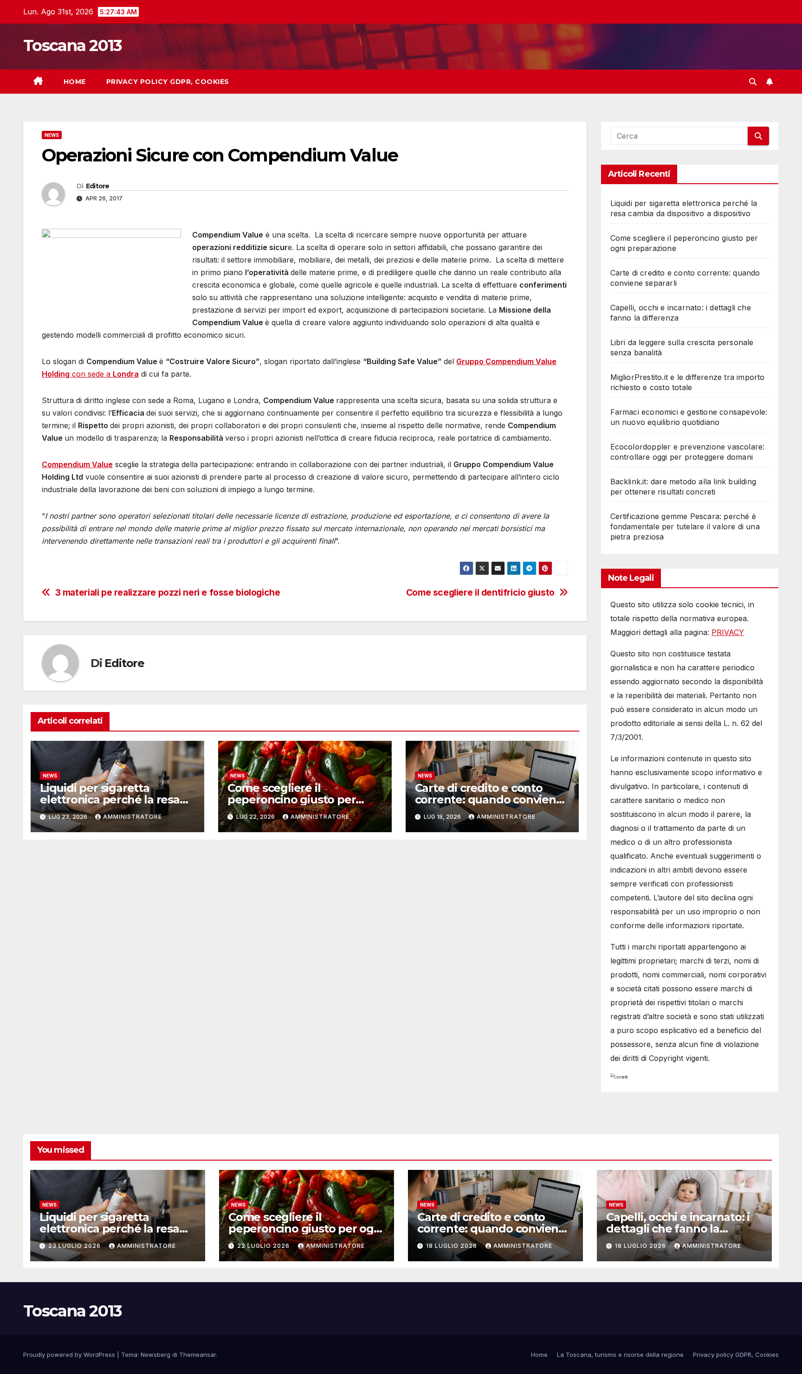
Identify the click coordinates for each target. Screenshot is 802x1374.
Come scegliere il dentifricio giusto (480, 592)
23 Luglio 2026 (75, 1245)
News (52, 135)
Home (75, 81)
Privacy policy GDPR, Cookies (167, 81)
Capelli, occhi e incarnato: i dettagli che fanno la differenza (678, 1228)
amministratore (132, 816)
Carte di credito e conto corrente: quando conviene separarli (489, 799)
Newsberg (155, 1354)
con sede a (91, 374)
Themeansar (197, 1354)
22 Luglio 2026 (264, 1245)
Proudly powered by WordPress (70, 1354)
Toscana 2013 (72, 45)
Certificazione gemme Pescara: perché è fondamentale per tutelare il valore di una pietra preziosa (685, 526)
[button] (753, 81)
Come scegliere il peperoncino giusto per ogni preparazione (291, 799)
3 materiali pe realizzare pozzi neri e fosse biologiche (167, 592)
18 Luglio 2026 (452, 1245)
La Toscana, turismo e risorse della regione (620, 1354)
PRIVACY (727, 632)
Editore (98, 186)
